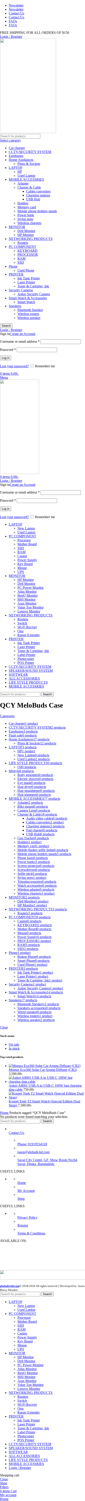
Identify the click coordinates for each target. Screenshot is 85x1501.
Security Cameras (21, 290)
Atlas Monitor (27, 591)
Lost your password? (14, 366)
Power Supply (27, 560)
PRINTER (16, 274)
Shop (21, 1198)
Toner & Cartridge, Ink (33, 286)
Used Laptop (26, 175)
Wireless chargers (29, 223)
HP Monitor (25, 235)
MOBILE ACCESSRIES (26, 179)
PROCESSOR (27, 254)
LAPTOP (15, 167)
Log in (5, 358)
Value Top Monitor (30, 607)
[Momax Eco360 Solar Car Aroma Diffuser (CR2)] (44, 1066)
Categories (7, 716)
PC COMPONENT (22, 247)
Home (4, 1113)
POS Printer (25, 663)
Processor (24, 540)
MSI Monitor (26, 599)
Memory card (26, 207)
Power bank (25, 215)
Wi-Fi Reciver (27, 627)
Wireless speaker (28, 318)
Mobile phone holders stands (37, 211)
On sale (14, 1044)
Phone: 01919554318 (32, 1144)
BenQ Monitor (27, 595)
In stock (14, 1048)
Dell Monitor (26, 231)
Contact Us (16, 1133)
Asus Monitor (26, 603)
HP (19, 171)
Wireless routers (28, 314)
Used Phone (25, 270)
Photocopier (25, 659)
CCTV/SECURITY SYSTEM (30, 152)
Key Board (25, 564)
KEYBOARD (27, 250)
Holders (22, 203)
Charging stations (38, 195)
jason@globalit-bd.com (33, 1152)
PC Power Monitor (30, 587)
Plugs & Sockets (28, 164)
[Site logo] (28, 132)
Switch (22, 623)
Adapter (23, 183)
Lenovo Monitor (28, 611)
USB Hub (33, 199)
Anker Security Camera (33, 294)
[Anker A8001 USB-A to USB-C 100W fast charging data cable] (47, 1081)
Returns (22, 1225)
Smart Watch (26, 302)
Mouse (22, 568)
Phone (13, 266)
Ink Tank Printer (28, 278)
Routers (22, 243)
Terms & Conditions (31, 1233)
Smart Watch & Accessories (28, 298)
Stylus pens (25, 219)
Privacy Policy (27, 1217)
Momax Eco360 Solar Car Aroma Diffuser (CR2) (43, 1070)
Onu (20, 631)
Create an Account (22, 334)
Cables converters (38, 191)
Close (4, 1027)
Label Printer (26, 655)
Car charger (17, 148)
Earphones (16, 156)
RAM (21, 258)
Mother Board (27, 544)
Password (8, 349)
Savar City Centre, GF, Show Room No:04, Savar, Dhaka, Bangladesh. (47, 1162)
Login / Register (20, 1468)
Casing (22, 556)
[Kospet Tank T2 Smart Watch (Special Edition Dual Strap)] (47, 1097)
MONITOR (17, 227)
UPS (20, 572)
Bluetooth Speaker (30, 310)
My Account (26, 1191)
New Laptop (26, 528)
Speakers (15, 306)
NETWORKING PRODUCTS (31, 239)
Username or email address (20, 341)
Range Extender (28, 635)
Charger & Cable (29, 187)
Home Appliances (21, 160)
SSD (20, 262)
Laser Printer (26, 282)
